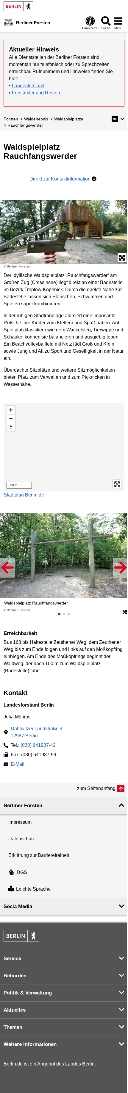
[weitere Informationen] (8, 22)
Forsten (11, 119)
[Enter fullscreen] (117, 484)
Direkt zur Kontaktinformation (60, 178)
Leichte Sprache (33, 889)
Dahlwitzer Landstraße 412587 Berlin (37, 732)
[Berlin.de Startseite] (18, 6)
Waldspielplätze (68, 119)
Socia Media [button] (18, 906)
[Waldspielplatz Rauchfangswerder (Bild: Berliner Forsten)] (64, 232)
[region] (64, 447)
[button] (118, 119)
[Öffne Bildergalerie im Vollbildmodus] (124, 612)
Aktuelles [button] (15, 1010)
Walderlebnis (36, 119)
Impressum (20, 822)
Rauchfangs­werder (25, 125)
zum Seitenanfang (96, 788)
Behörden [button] (15, 975)
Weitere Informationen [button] (30, 1044)
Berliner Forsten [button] (23, 805)
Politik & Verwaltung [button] (28, 993)
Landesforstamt (28, 85)
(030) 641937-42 (38, 745)
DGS (22, 872)
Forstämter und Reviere (37, 92)
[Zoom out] (11, 418)
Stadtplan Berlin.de (24, 494)
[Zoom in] (11, 410)
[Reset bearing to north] (11, 427)
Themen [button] (13, 1027)
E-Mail (17, 765)
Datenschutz (21, 838)
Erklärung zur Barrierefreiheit (38, 855)
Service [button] (12, 958)
